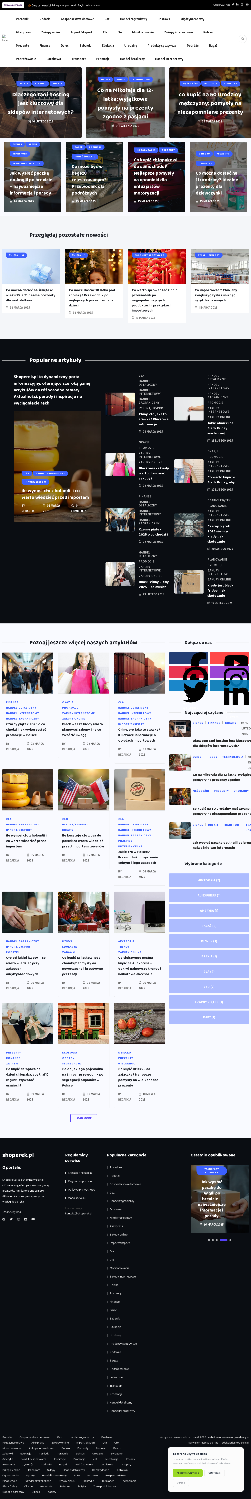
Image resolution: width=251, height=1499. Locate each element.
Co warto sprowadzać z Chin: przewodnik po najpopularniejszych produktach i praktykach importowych (155, 300)
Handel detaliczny (132, 59)
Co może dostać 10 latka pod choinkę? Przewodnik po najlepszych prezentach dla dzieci (92, 297)
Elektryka (88, 1481)
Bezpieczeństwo (115, 1475)
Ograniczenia (10, 1475)
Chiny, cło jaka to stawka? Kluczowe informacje (154, 419)
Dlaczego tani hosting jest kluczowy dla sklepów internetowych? (41, 103)
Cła (105, 32)
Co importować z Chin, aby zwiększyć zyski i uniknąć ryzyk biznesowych (216, 295)
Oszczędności (100, 1470)
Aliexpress (23, 32)
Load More (83, 1118)
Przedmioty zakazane (38, 1481)
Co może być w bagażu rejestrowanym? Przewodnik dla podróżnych (89, 180)
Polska (208, 32)
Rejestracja (111, 1459)
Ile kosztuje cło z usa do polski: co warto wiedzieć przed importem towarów (83, 841)
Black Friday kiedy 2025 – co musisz (154, 584)
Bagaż (213, 45)
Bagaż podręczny (13, 1492)
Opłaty (30, 1475)
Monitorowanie (143, 32)
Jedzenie (92, 1475)
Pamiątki (44, 1453)
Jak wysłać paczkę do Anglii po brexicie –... (76, 5)
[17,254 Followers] (229, 685)
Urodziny (130, 45)
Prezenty (22, 45)
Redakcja (28, 511)
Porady (130, 1459)
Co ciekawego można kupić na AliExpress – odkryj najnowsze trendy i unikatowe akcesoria (139, 966)
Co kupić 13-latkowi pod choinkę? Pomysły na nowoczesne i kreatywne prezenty (82, 966)
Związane (117, 1453)
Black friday (9, 1486)
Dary (209, 1017)
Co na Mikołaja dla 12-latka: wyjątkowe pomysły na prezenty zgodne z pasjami (125, 103)
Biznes (209, 941)
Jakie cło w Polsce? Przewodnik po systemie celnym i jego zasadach (138, 857)
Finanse (44, 45)
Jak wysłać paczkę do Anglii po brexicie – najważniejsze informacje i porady (31, 183)
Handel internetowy (169, 59)
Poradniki (22, 19)
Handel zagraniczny (133, 19)
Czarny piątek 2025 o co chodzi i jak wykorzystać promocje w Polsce (26, 729)
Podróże (193, 45)
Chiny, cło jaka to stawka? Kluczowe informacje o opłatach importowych (139, 735)
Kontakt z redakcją (80, 1172)
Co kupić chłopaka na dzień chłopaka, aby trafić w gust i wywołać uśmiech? (27, 1077)
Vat (95, 1459)
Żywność (27, 1464)
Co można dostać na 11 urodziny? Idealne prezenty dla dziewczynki (217, 183)
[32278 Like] (188, 658)
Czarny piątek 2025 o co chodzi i (153, 532)
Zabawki (85, 45)
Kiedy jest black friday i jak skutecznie (220, 590)
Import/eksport (82, 32)
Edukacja (108, 45)
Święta (81, 1486)
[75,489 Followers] (229, 672)
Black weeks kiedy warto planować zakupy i (154, 473)
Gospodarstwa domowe (77, 19)
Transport (78, 59)
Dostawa (163, 19)
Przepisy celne (11, 1470)
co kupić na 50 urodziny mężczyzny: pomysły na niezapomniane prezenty (210, 103)
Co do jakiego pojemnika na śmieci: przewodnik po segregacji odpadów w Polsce (82, 1077)
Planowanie (9, 1481)
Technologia (128, 1481)
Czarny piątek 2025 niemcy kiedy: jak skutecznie (218, 534)
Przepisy (126, 1464)
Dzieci (65, 45)
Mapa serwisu (76, 1198)
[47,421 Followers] (188, 672)
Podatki (45, 19)
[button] (209, 1240)
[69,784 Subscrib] (229, 658)
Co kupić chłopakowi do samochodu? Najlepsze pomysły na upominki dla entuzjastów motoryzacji (155, 176)
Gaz (107, 19)
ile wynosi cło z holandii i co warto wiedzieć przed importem (55, 494)
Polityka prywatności (81, 1189)
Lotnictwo (53, 59)
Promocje (103, 59)
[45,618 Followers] (188, 685)
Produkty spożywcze (161, 45)
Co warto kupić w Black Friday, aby (221, 480)
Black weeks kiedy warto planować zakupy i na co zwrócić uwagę (82, 729)
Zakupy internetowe (178, 32)
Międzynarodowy (192, 19)
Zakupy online (51, 32)
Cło (119, 32)
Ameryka (209, 910)
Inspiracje (60, 1459)
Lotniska (122, 1470)
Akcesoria (209, 880)
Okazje (28, 1486)
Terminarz (108, 1481)
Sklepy (51, 1470)
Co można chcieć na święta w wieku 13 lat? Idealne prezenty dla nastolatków (30, 295)
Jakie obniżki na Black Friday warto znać (220, 428)
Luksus (80, 1453)
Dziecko (65, 1486)
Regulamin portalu (80, 1181)
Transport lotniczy (104, 1486)
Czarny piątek (209, 1002)
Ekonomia (8, 1464)
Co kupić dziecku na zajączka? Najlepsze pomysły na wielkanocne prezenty (138, 1077)
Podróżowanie (26, 59)
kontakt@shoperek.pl (78, 1213)
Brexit (209, 956)
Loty (77, 1475)
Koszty (51, 1492)
